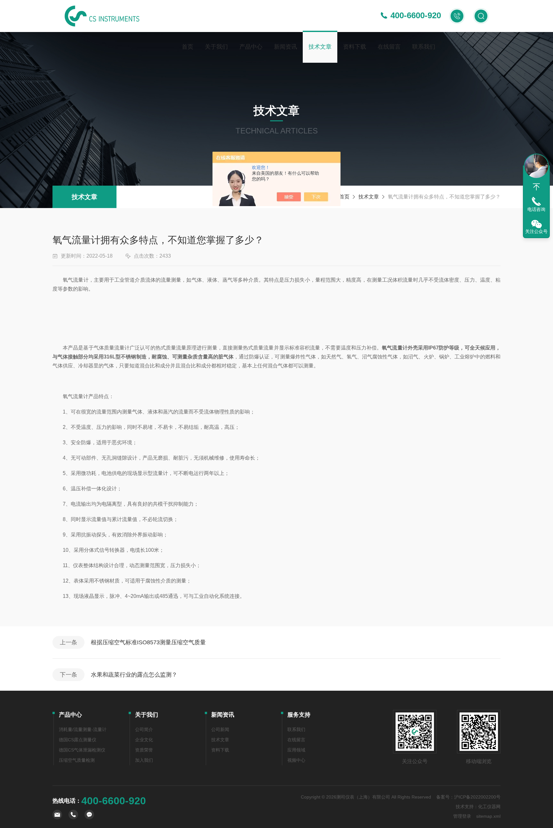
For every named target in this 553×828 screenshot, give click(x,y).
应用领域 (296, 749)
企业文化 (144, 739)
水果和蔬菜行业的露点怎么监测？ (134, 674)
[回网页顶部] (536, 187)
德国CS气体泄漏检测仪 (82, 749)
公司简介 (144, 729)
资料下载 (354, 47)
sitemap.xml (488, 816)
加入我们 (144, 760)
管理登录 (462, 816)
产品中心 (250, 47)
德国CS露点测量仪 (77, 739)
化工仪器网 (489, 806)
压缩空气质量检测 (77, 760)
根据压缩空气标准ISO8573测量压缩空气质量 (148, 642)
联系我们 (423, 47)
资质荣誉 (144, 749)
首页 (187, 47)
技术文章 (320, 47)
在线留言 (389, 47)
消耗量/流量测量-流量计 (83, 729)
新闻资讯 (285, 47)
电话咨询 (536, 209)
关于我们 (216, 47)
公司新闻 (220, 729)
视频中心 (296, 760)
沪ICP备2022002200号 (477, 797)
